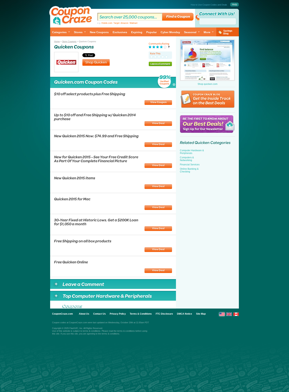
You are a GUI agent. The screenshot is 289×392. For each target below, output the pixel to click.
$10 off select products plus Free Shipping (89, 93)
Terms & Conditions (141, 313)
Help (234, 4)
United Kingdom (229, 314)
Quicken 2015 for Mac (72, 198)
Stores (78, 32)
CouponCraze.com (62, 313)
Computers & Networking (187, 159)
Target (116, 23)
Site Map (201, 313)
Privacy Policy (118, 313)
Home (57, 41)
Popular (151, 32)
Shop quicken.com (207, 84)
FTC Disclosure (164, 313)
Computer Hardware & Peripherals (192, 152)
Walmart (133, 23)
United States (222, 314)
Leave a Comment (160, 63)
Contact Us (99, 313)
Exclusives (120, 32)
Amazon (124, 23)
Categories (59, 32)
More (207, 32)
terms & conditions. (111, 333)
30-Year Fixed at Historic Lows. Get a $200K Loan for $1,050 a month (96, 221)
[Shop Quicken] (66, 71)
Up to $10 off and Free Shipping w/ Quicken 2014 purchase (95, 116)
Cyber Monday (170, 32)
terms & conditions (91, 331)
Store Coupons (69, 41)
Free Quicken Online (71, 262)
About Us (84, 313)
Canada (236, 314)
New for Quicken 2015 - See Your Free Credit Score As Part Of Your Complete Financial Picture (96, 158)
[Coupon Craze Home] (71, 16)
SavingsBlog (227, 32)
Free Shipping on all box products (82, 241)
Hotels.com (106, 23)
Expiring (136, 32)
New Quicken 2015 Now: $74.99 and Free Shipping (96, 135)
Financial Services (190, 164)
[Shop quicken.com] (207, 60)
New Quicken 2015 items (74, 177)
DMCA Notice (184, 313)
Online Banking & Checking (189, 170)
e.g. (117, 23)
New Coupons (99, 32)
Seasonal (190, 32)
